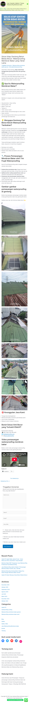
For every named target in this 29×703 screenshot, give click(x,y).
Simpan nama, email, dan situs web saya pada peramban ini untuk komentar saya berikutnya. (13, 531)
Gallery (3, 621)
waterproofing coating (7, 609)
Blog (5, 8)
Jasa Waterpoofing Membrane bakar (10, 626)
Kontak (3, 628)
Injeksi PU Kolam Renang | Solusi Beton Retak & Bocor (14, 575)
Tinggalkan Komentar (7, 65)
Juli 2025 (4, 594)
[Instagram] (20, 641)
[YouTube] (11, 640)
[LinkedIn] (16, 640)
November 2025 (5, 584)
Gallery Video (5, 623)
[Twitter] (7, 640)
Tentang (4, 630)
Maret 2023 (4, 596)
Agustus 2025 (5, 591)
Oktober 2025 (5, 587)
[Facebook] (3, 640)
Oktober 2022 (5, 601)
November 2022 (5, 598)
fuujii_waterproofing (9, 435)
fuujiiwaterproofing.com (8, 434)
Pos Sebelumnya (14, 478)
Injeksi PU (4, 607)
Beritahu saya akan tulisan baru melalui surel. (15, 542)
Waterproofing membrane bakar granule (11, 612)
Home (1, 8)
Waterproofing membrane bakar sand (10, 614)
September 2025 (6, 589)
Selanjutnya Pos (5, 481)
